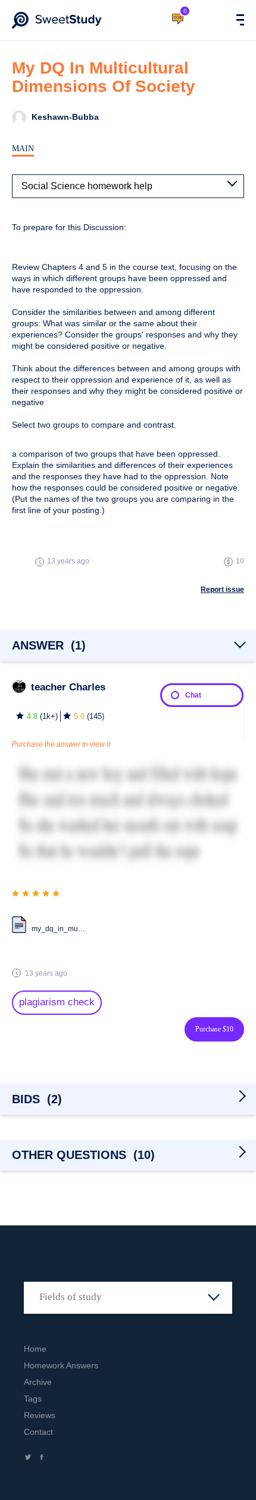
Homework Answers (61, 1365)
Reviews (39, 1415)
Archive (38, 1382)
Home (35, 1348)
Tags (33, 1398)
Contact (38, 1432)
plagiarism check (57, 1002)
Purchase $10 (214, 1029)
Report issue (222, 589)
